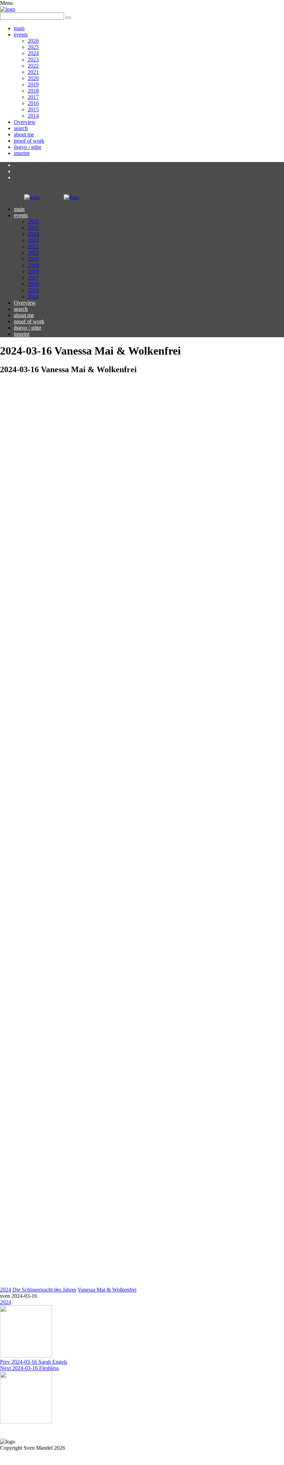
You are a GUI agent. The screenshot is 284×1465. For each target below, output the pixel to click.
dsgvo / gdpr (27, 147)
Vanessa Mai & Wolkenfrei (107, 1290)
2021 (33, 72)
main (19, 28)
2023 (33, 59)
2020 (33, 78)
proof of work (29, 141)
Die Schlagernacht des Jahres (44, 1290)
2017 (33, 97)
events (21, 34)
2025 (33, 47)
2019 (33, 84)
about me (24, 134)
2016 (33, 103)
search (21, 128)
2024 (33, 53)
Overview (25, 122)
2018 (33, 91)
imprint (21, 153)
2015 (33, 109)
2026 (33, 41)
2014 (33, 116)
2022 (33, 66)
